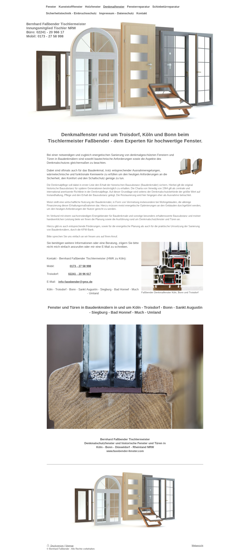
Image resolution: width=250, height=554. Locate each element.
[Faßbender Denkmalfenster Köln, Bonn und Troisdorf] (172, 266)
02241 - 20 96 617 (79, 274)
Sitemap (69, 545)
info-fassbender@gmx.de (75, 281)
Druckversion (57, 545)
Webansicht (197, 545)
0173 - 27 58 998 (80, 266)
